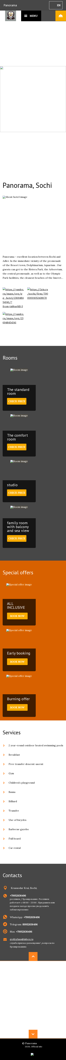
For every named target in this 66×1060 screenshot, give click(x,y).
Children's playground (22, 782)
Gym (11, 773)
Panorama (10, 5)
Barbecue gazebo (19, 829)
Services (12, 732)
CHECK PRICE (16, 401)
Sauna (12, 792)
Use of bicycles (17, 820)
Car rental (15, 848)
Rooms (10, 357)
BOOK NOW (17, 616)
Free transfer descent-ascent (26, 764)
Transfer (14, 810)
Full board (15, 838)
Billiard (13, 801)
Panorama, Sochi (27, 185)
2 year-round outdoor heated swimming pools (36, 745)
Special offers (18, 572)
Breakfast (14, 754)
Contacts (12, 875)
